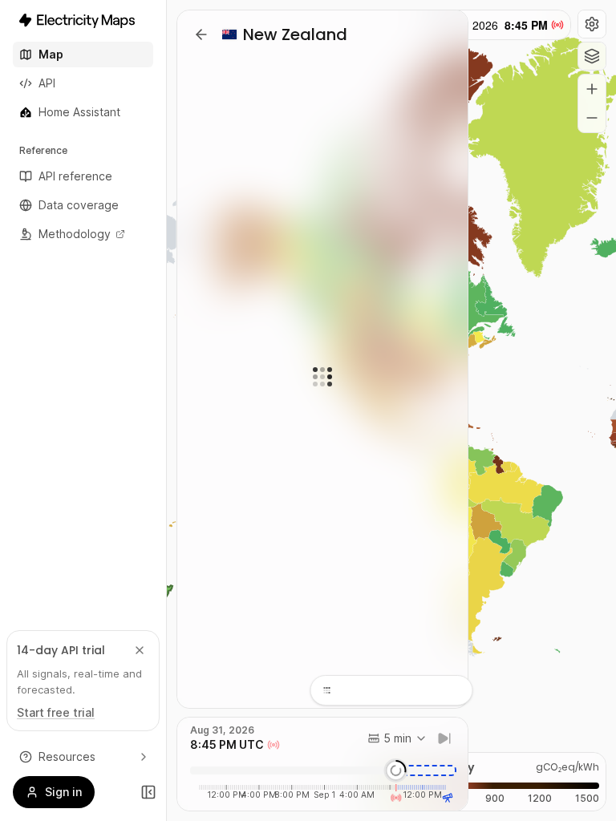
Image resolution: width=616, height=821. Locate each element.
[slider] (396, 770)
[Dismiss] (139, 650)
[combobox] (397, 738)
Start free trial (56, 712)
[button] (592, 24)
